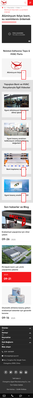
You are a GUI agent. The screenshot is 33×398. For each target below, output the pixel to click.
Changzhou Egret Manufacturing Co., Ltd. (16, 382)
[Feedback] (20, 395)
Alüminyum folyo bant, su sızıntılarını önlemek (16, 11)
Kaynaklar (11, 7)
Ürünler (5, 328)
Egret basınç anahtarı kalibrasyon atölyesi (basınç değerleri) (16, 140)
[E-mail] (4, 395)
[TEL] (12, 395)
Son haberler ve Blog (16, 206)
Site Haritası (11, 389)
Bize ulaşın (6, 347)
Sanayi (5, 333)
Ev (5, 7)
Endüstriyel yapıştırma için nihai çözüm (15, 233)
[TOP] (29, 395)
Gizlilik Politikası (21, 389)
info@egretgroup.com (10, 356)
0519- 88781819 (8, 352)
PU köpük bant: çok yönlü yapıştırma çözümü (13, 268)
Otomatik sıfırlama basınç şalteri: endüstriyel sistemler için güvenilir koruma (16, 310)
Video (18, 7)
